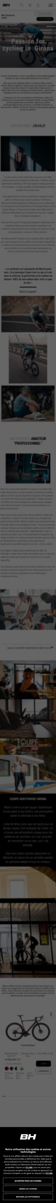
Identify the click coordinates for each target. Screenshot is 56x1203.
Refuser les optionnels (28, 1197)
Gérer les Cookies (28, 1189)
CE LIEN (29, 1167)
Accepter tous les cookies (28, 1181)
